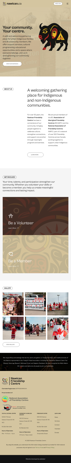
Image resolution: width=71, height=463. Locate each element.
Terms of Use (39, 447)
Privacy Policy (50, 447)
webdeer (42, 459)
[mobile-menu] (66, 3)
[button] (13, 303)
